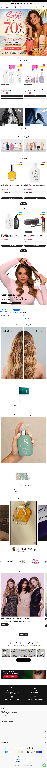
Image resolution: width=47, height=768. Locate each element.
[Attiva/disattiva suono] (35, 543)
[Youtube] (32, 748)
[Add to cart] (35, 550)
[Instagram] (30, 748)
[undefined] (8, 315)
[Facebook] (27, 748)
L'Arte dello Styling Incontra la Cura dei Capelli (15, 618)
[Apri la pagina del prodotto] (12, 145)
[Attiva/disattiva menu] (2, 7)
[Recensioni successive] (46, 312)
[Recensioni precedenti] (11, 312)
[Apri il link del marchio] (12, 562)
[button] (27, 7)
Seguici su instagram (23, 659)
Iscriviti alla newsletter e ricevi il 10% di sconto (24, 3)
